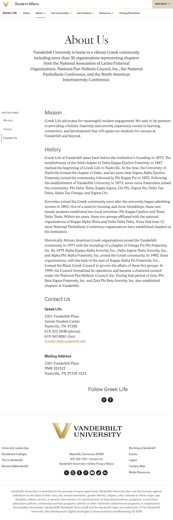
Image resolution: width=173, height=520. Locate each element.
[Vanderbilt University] (6, 4)
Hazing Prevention (129, 13)
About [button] (39, 13)
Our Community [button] (60, 13)
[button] (162, 4)
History (7, 129)
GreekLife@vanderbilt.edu (65, 341)
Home (26, 13)
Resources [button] (105, 13)
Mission (8, 120)
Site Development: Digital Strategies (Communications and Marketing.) (88, 511)
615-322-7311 (78, 459)
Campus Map (137, 466)
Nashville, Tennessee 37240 (86, 454)
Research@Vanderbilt (15, 466)
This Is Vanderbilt (12, 460)
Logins (133, 460)
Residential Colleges (14, 454)
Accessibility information (28, 507)
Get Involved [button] (84, 13)
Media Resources (139, 472)
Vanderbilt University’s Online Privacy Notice (86, 464)
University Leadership (15, 448)
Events (133, 454)
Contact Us (10, 138)
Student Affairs (27, 4)
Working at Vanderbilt (142, 448)
